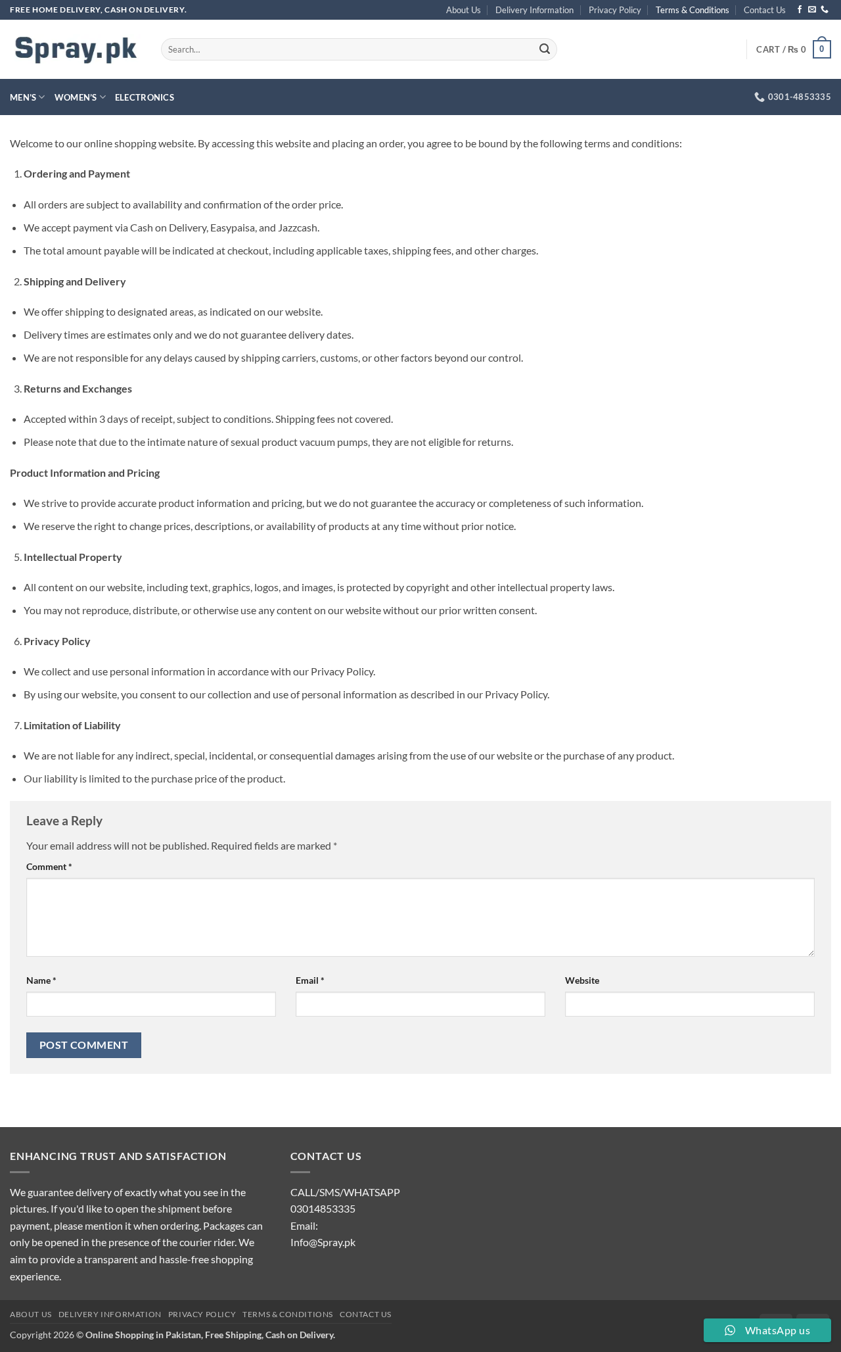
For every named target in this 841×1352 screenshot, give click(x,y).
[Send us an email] (812, 9)
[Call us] (825, 9)
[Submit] (545, 49)
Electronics (144, 97)
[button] (793, 49)
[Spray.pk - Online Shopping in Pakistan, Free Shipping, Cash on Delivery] (75, 49)
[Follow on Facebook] (800, 9)
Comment (49, 866)
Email (310, 980)
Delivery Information (534, 10)
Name (41, 980)
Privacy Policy (615, 10)
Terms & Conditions (692, 10)
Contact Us (765, 10)
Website (582, 980)
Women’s (76, 97)
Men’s (23, 97)
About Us (463, 10)
